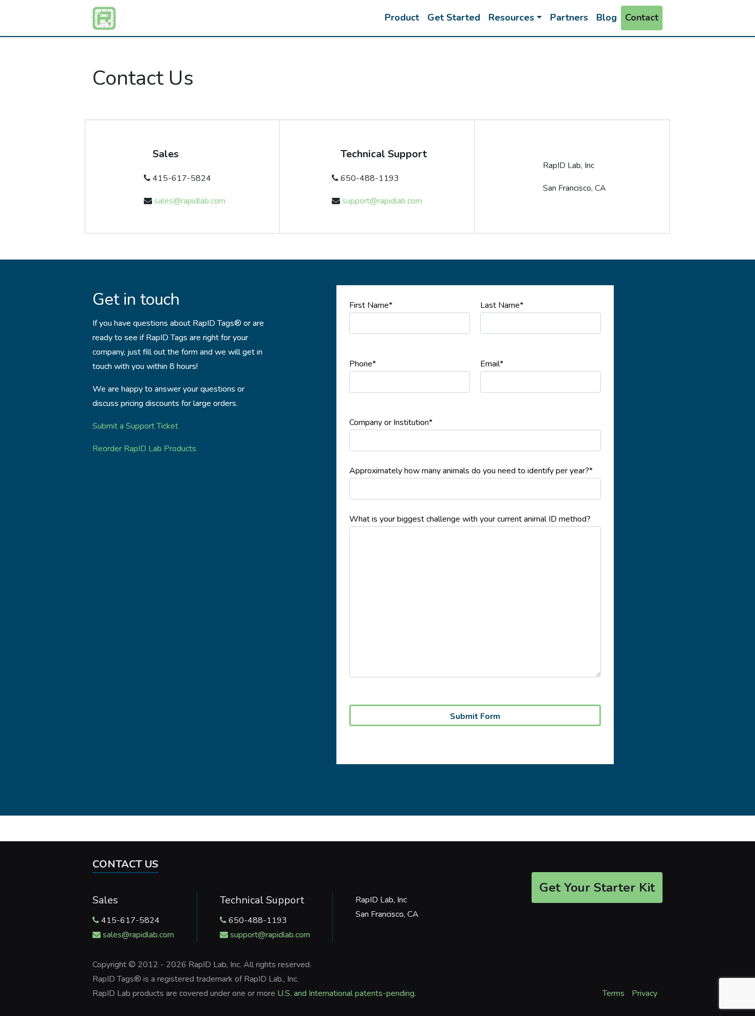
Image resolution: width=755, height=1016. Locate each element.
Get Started (453, 17)
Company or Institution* (390, 422)
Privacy (644, 993)
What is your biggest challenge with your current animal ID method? (470, 519)
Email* (491, 364)
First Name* (370, 305)
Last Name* (501, 305)
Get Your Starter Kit (597, 887)
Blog (606, 17)
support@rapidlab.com (382, 201)
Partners (569, 17)
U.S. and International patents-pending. (346, 993)
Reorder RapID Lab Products (144, 448)
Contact (641, 17)
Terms (613, 993)
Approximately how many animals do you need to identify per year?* (471, 470)
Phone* (362, 364)
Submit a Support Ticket (135, 426)
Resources (511, 17)
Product (402, 17)
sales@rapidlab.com (189, 201)
